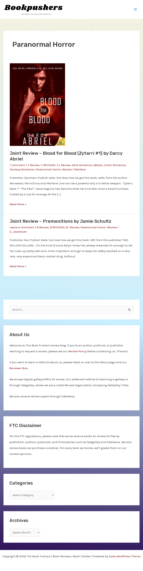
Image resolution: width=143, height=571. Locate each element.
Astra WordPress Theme (125, 556)
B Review (43, 227)
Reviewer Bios (18, 368)
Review (67, 169)
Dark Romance (82, 165)
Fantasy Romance (22, 169)
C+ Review (63, 165)
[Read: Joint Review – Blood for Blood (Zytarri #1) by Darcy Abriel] (37, 104)
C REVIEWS (48, 165)
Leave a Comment (22, 227)
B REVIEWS (57, 227)
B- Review (72, 227)
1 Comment (17, 165)
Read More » (18, 204)
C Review (33, 165)
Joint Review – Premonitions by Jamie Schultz (60, 221)
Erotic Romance (115, 165)
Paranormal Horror (48, 169)
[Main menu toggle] (136, 9)
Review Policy (77, 351)
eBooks (98, 165)
